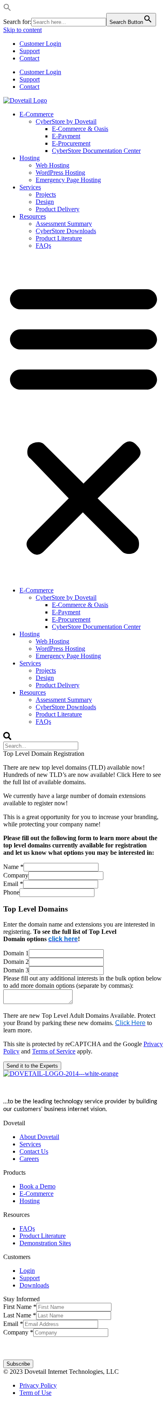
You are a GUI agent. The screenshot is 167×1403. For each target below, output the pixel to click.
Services (30, 187)
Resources (32, 216)
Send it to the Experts (32, 1066)
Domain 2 (16, 961)
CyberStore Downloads (66, 230)
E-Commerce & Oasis (80, 128)
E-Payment (66, 136)
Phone (11, 892)
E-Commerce (36, 114)
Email (13, 883)
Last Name (19, 1315)
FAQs (43, 245)
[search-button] (7, 737)
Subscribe (18, 1364)
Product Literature (59, 238)
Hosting (29, 157)
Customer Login (40, 43)
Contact (29, 58)
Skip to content (22, 29)
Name (13, 866)
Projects (46, 194)
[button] (7, 9)
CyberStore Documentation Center (96, 150)
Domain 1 (16, 953)
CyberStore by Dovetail (66, 121)
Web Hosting (52, 165)
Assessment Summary (64, 223)
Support (29, 50)
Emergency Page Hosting (68, 179)
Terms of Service (53, 1051)
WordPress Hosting (60, 172)
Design (45, 201)
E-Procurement (71, 143)
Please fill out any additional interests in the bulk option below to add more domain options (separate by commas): (82, 982)
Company (15, 875)
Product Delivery (57, 209)
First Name (19, 1306)
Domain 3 (16, 970)
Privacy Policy (122, 1344)
